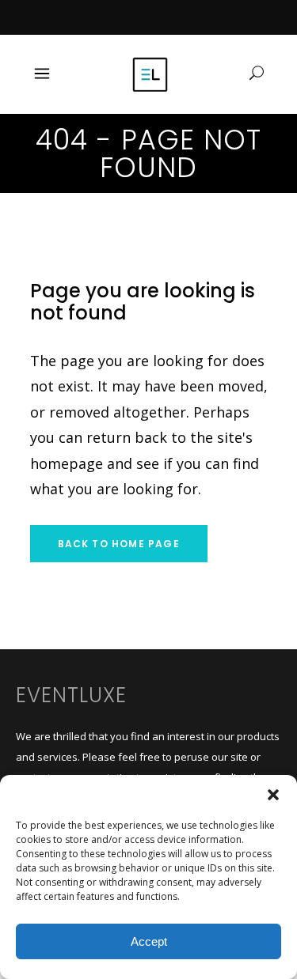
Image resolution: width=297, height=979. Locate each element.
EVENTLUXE (71, 695)
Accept (149, 941)
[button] (273, 795)
